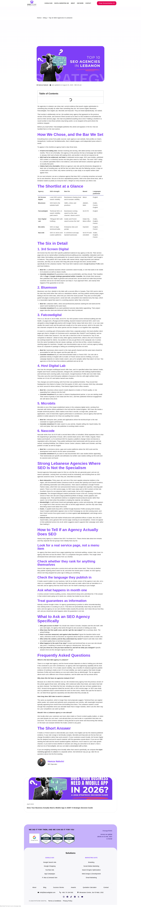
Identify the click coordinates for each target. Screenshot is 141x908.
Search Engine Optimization (91, 870)
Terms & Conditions (54, 901)
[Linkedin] (74, 896)
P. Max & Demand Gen (49, 877)
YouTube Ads (49, 870)
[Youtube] (82, 896)
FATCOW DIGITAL (40, 901)
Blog (44, 887)
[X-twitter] (78, 896)
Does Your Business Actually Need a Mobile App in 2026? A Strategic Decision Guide (60, 808)
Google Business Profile (92, 264)
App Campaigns (49, 874)
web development (83, 513)
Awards (73, 887)
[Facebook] (67, 896)
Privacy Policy (67, 901)
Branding (91, 862)
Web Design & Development (91, 874)
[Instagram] (63, 896)
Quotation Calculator (90, 887)
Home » (39, 18)
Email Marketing (91, 877)
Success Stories (58, 887)
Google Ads (48, 3)
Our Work (80, 3)
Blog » (45, 18)
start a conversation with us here (76, 746)
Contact (88, 3)
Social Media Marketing (91, 866)
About (73, 3)
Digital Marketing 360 (61, 3)
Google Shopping (49, 866)
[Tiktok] (71, 896)
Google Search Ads (49, 862)
